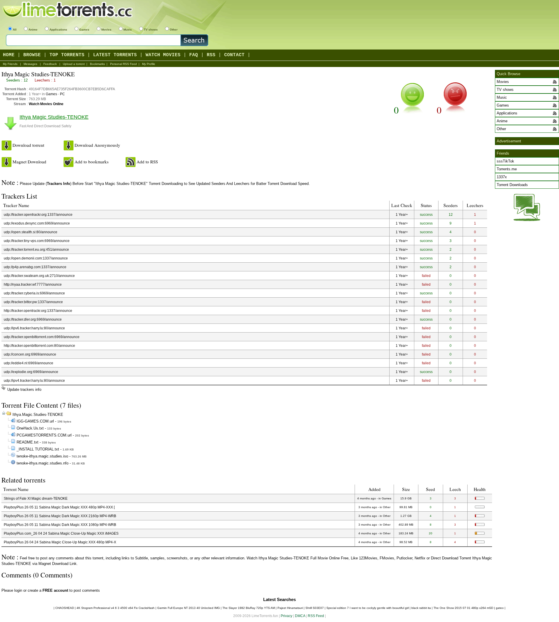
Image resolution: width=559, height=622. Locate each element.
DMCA (300, 616)
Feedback (50, 64)
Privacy (286, 616)
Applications (58, 29)
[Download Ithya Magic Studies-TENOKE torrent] (6, 145)
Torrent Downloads (512, 185)
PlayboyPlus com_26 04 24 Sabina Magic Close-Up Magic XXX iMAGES (61, 533)
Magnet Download (29, 162)
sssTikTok (505, 161)
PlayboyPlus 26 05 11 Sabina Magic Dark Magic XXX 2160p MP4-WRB (60, 516)
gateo (500, 607)
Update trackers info (24, 389)
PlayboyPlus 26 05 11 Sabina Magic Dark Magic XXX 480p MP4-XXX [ (59, 507)
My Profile (148, 64)
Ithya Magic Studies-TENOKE (54, 117)
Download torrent (28, 145)
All (15, 29)
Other (174, 29)
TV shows (151, 29)
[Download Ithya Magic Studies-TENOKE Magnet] (6, 162)
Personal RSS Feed (123, 64)
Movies (106, 29)
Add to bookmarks (92, 162)
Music (127, 29)
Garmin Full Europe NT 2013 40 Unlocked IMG (188, 607)
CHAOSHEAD (64, 607)
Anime (33, 29)
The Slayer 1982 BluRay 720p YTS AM (248, 607)
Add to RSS (147, 162)
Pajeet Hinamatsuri (290, 607)
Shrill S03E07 (314, 607)
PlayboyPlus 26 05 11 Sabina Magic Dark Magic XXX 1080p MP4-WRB (60, 524)
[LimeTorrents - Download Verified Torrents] (68, 10)
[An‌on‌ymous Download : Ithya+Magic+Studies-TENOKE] (68, 145)
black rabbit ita (421, 607)
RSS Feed (316, 616)
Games (84, 29)
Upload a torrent (74, 64)
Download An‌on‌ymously (97, 145)
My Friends (10, 64)
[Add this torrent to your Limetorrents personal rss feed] (130, 162)
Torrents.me (507, 169)
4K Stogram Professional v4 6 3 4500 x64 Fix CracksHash (116, 607)
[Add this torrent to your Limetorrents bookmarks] (68, 162)
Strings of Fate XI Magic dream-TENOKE (36, 498)
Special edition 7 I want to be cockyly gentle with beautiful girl (367, 607)
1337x (502, 177)
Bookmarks (97, 64)
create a (48, 590)
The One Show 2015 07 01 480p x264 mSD (463, 607)
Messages (30, 64)
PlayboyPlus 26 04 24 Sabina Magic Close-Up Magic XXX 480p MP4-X (60, 542)
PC (62, 94)
